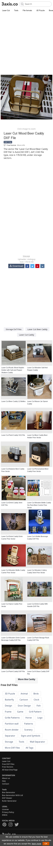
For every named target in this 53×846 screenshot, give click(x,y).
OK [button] (46, 843)
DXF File (7, 142)
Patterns (28, 723)
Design (8, 705)
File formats (27, 10)
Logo (40, 717)
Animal (24, 693)
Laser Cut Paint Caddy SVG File (13, 435)
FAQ (4, 781)
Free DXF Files (8, 764)
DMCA (4, 815)
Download (18, 265)
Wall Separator (37, 741)
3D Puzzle (40, 10)
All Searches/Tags (9, 770)
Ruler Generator (9, 801)
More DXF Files (12, 747)
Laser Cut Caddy (26, 334)
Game (20, 711)
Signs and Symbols (30, 735)
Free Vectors (7, 767)
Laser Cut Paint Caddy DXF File (13, 671)
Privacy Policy (8, 812)
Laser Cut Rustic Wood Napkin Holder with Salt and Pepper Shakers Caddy (12, 370)
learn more (36, 843)
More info (21, 145)
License (5, 809)
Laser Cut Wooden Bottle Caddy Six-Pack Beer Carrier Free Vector (39, 505)
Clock (36, 699)
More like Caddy (26, 679)
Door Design (24, 705)
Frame (8, 711)
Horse (28, 717)
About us (6, 778)
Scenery (28, 729)
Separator (10, 735)
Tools (16, 10)
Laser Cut (6, 10)
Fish (39, 705)
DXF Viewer (7, 798)
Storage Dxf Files (13, 329)
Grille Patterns (12, 717)
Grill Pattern (35, 711)
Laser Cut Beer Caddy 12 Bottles (13, 401)
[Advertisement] (26, 40)
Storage (26, 256)
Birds (36, 693)
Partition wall (11, 723)
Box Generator (8, 792)
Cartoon (24, 699)
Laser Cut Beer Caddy (37, 329)
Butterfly (9, 699)
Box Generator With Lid (12, 795)
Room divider (12, 729)
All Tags (29, 747)
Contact (5, 784)
